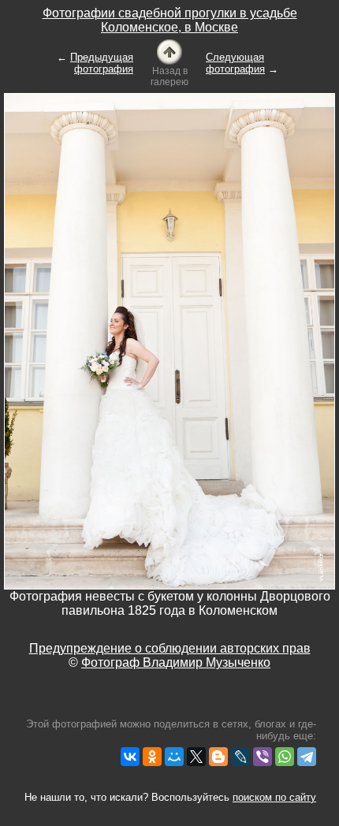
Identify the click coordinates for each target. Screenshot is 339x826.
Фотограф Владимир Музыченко (175, 662)
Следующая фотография (235, 63)
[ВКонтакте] (130, 756)
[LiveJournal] (240, 756)
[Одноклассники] (152, 756)
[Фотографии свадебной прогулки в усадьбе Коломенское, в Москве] (169, 51)
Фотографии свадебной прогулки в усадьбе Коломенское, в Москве (170, 20)
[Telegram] (306, 756)
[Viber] (262, 756)
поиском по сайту (274, 797)
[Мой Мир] (174, 756)
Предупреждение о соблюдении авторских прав (170, 648)
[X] (196, 756)
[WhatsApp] (284, 756)
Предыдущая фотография (101, 63)
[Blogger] (218, 756)
